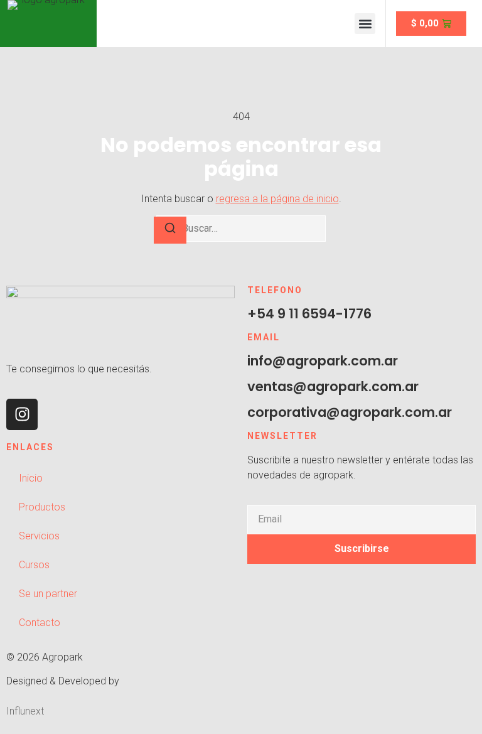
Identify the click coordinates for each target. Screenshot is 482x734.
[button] (365, 23)
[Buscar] (170, 230)
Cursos (34, 565)
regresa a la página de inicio (277, 199)
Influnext (25, 711)
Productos (42, 507)
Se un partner (48, 594)
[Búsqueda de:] (241, 228)
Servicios (39, 536)
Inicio (31, 478)
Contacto (39, 623)
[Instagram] (22, 414)
